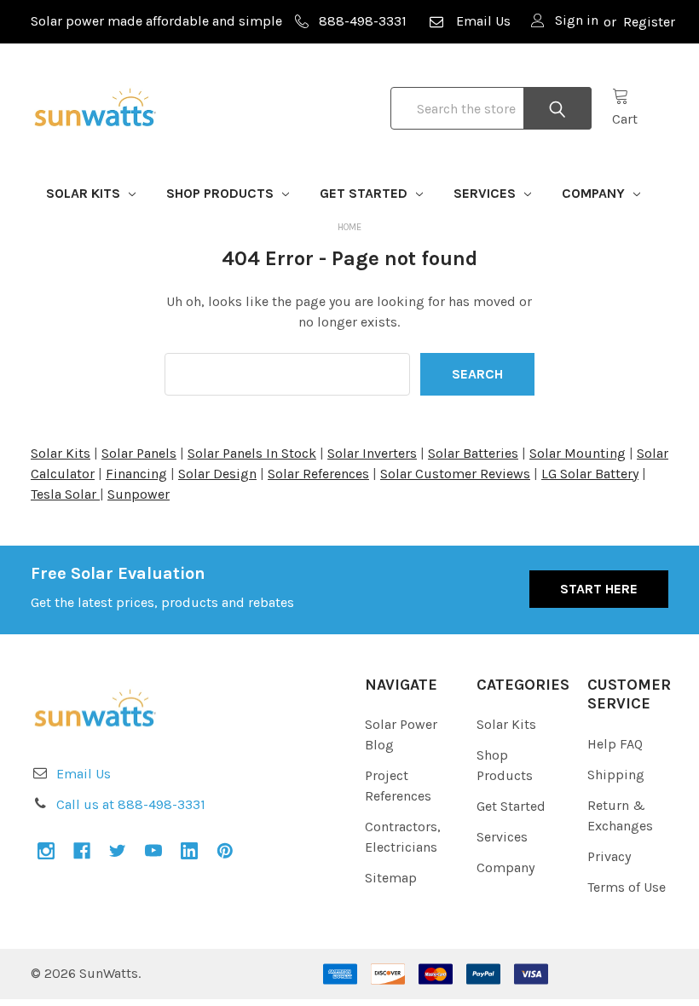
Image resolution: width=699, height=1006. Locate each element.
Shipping (615, 774)
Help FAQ (615, 744)
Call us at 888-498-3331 (130, 804)
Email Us (483, 21)
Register (649, 22)
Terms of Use (626, 887)
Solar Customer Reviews (455, 473)
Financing (136, 473)
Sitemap (391, 878)
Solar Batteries (473, 453)
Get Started (365, 193)
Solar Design (217, 473)
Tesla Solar (65, 494)
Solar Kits (85, 193)
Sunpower (138, 494)
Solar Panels (138, 453)
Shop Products (221, 193)
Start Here (599, 589)
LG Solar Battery (589, 473)
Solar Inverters (372, 453)
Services (486, 193)
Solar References (318, 473)
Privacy (609, 856)
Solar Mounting (577, 453)
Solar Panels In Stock (252, 453)
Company (595, 193)
